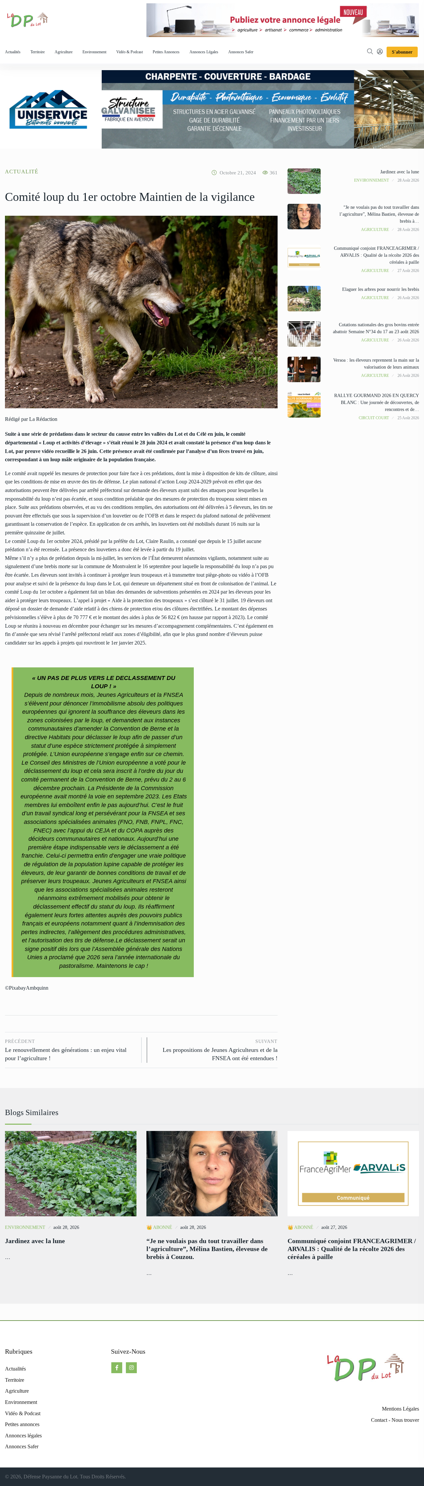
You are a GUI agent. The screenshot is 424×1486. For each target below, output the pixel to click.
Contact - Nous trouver (395, 1420)
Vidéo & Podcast (129, 52)
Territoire (37, 52)
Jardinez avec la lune (399, 171)
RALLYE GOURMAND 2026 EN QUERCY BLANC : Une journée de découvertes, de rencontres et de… (376, 402)
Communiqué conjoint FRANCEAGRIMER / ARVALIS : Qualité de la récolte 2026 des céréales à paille (376, 255)
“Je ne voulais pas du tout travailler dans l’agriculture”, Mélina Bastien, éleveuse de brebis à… (379, 214)
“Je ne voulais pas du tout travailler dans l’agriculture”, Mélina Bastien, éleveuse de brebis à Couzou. (207, 1248)
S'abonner (402, 52)
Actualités (13, 52)
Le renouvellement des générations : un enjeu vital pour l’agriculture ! (66, 1050)
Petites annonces (166, 52)
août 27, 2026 (334, 1227)
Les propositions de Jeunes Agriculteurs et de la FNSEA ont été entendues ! (220, 1050)
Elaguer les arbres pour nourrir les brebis (380, 289)
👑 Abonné (159, 1227)
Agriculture (64, 52)
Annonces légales (203, 52)
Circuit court (374, 418)
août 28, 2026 (66, 1227)
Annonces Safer (240, 52)
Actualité (21, 171)
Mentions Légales (400, 1409)
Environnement (94, 52)
